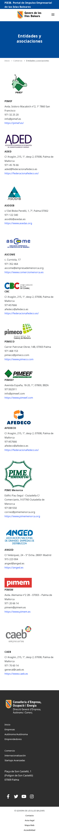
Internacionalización (15, 755)
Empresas (10, 729)
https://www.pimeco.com (19, 359)
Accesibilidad (29, 830)
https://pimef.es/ (14, 123)
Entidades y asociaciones (37, 60)
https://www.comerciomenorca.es (24, 272)
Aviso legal (29, 820)
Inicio (7, 60)
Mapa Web (29, 825)
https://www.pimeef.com (19, 397)
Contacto (29, 815)
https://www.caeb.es (16, 673)
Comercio (17, 60)
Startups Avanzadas (15, 760)
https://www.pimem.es (18, 611)
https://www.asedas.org (18, 223)
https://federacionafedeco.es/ (22, 173)
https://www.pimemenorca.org (22, 516)
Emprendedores (13, 739)
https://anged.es (14, 567)
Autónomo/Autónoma (16, 734)
